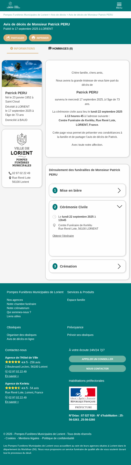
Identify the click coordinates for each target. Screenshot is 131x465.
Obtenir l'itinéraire (63, 235)
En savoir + (12, 376)
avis (35, 362)
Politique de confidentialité (58, 438)
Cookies (11, 438)
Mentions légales (29, 438)
